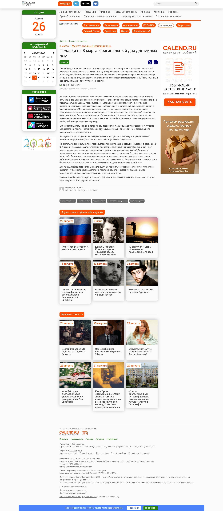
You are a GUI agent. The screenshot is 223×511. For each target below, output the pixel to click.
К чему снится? (141, 31)
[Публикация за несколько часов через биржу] (180, 109)
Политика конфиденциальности (73, 493)
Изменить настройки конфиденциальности (78, 497)
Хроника (145, 11)
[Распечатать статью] (156, 62)
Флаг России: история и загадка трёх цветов (75, 248)
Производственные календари (100, 16)
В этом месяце (91, 25)
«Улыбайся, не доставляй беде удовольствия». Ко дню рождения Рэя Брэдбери (72, 396)
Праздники (90, 11)
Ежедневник (111, 25)
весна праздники (67, 201)
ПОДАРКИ (148, 25)
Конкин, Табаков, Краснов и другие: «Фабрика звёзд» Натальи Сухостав (105, 250)
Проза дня (110, 31)
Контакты (100, 439)
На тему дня (166, 25)
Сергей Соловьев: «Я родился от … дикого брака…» (73, 352)
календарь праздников (118, 201)
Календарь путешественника (136, 16)
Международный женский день (92, 46)
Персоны (173, 11)
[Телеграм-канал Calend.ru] (76, 3)
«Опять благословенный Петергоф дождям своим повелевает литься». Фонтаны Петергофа (139, 398)
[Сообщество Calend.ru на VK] (95, 3)
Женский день (99, 201)
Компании (159, 11)
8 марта (64, 62)
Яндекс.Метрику (114, 508)
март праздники (137, 201)
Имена (124, 31)
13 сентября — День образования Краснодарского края (141, 249)
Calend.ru (63, 41)
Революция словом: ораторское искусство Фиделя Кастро (108, 292)
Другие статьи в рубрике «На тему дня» (82, 212)
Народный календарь (125, 11)
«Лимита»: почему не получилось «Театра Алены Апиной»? (140, 352)
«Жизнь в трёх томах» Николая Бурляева (141, 290)
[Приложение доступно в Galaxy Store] (39, 108)
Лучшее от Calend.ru (72, 314)
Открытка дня (130, 25)
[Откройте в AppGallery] (39, 116)
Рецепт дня (184, 25)
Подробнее (134, 508)
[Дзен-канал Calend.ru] (86, 3)
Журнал (72, 41)
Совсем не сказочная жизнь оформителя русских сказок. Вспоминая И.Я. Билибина (74, 294)
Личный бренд (91, 31)
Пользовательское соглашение (72, 490)
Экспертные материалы (168, 16)
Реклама (89, 439)
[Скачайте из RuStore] (39, 100)
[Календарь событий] (38, 3)
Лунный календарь (69, 16)
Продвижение (77, 439)
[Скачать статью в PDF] (150, 62)
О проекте (63, 439)
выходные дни (84, 201)
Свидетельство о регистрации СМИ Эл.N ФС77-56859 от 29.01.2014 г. (88, 473)
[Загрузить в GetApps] (39, 125)
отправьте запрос (186, 482)
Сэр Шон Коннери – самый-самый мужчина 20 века (108, 352)
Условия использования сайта (72, 486)
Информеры (112, 439)
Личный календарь (69, 11)
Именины (105, 11)
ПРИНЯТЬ (150, 508)
